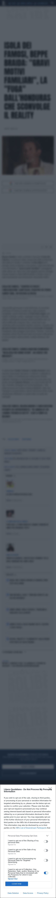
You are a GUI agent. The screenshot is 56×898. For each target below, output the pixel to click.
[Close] (50, 789)
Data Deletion (13, 893)
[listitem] (28, 835)
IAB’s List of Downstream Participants (31, 828)
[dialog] (28, 841)
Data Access (28, 893)
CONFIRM (16, 884)
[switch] (46, 841)
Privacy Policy (42, 893)
